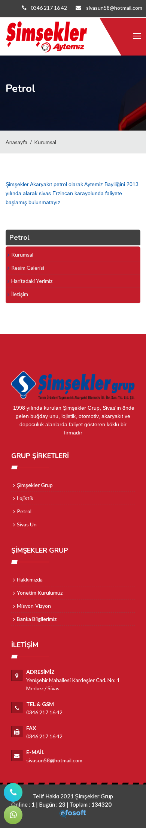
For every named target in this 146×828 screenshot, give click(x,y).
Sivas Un (27, 524)
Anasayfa (16, 142)
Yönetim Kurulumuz (40, 592)
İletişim (19, 294)
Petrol (24, 511)
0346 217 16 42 (49, 8)
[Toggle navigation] (136, 36)
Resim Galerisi (27, 267)
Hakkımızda (30, 579)
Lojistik (25, 498)
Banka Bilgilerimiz (37, 619)
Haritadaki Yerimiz (31, 281)
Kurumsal (45, 142)
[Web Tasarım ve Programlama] (73, 813)
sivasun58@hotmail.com (113, 8)
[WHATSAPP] (13, 814)
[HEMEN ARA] (13, 792)
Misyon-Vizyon (34, 606)
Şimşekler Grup (35, 485)
